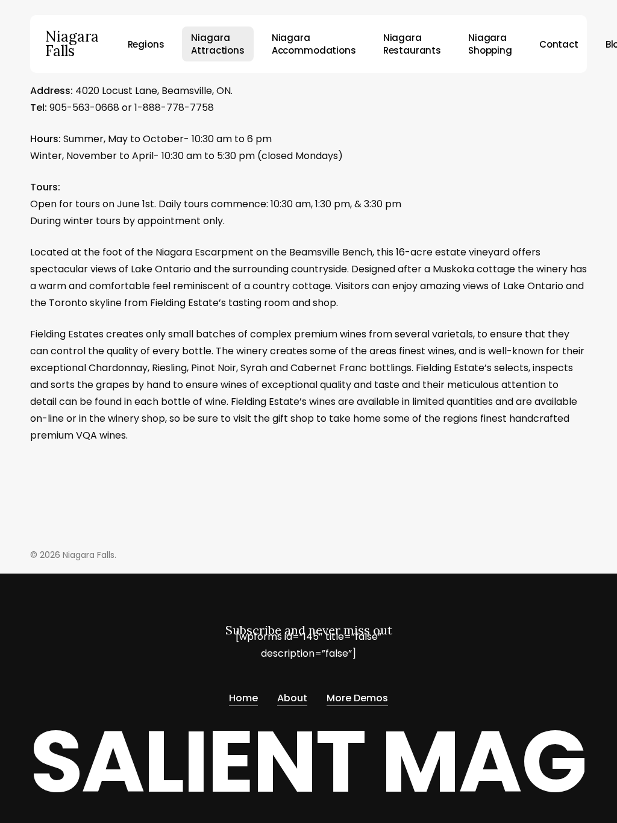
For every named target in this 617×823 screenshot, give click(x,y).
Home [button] (243, 698)
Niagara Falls (72, 44)
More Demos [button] (357, 698)
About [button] (292, 698)
